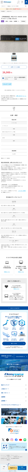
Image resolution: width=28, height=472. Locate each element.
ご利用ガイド (4, 389)
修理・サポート (4, 393)
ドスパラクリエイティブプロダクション (10, 405)
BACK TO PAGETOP (14, 308)
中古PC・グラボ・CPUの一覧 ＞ (14, 9)
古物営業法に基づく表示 (17, 456)
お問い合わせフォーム (21, 96)
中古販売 (3, 11)
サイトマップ (3, 455)
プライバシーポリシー (15, 455)
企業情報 (3, 400)
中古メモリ (9, 11)
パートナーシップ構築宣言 (5, 459)
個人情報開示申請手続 (15, 458)
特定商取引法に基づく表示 (5, 458)
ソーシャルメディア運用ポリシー (6, 456)
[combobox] (17, 6)
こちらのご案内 (22, 190)
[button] (14, 431)
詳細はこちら (7, 271)
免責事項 (8, 455)
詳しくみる (14, 343)
